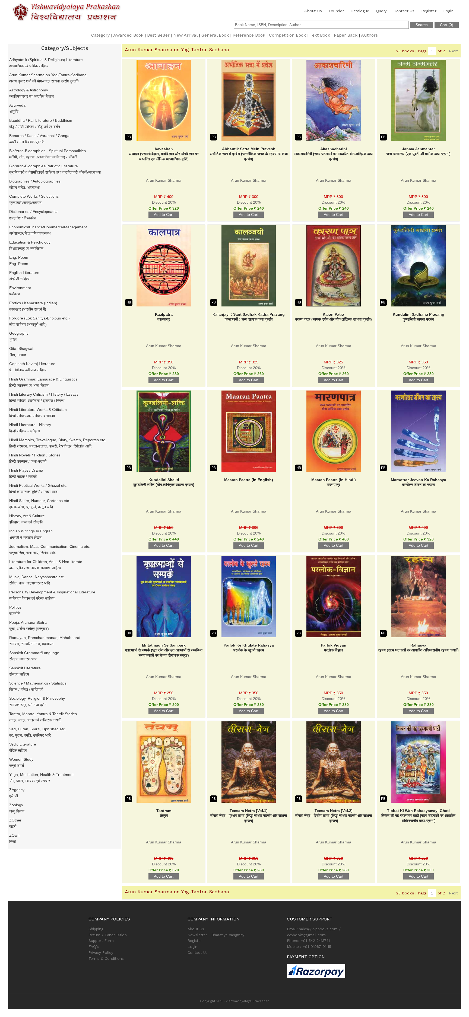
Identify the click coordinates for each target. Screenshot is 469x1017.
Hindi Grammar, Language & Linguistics (43, 379)
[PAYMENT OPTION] (334, 971)
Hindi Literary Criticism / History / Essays (43, 394)
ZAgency (16, 790)
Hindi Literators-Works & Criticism (38, 409)
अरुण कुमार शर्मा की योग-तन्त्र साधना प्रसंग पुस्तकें (43, 81)
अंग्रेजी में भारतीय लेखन (25, 537)
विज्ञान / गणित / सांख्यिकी (26, 689)
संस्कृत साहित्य (19, 674)
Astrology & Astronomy (28, 90)
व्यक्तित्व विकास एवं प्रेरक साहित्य (32, 598)
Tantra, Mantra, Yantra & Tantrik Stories (43, 714)
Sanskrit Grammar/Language (34, 653)
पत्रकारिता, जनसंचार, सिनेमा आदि (32, 553)
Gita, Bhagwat (21, 348)
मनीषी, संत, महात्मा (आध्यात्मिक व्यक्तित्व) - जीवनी (43, 157)
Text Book (320, 35)
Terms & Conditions (106, 958)
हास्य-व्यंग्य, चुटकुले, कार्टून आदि (31, 507)
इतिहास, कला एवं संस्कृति (26, 522)
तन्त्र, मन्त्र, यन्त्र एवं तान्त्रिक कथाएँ (34, 720)
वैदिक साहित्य (18, 750)
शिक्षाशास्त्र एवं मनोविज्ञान (26, 248)
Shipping (95, 929)
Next (453, 51)
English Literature (24, 272)
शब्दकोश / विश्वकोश (22, 218)
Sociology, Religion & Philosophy (37, 698)
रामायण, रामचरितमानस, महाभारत (31, 644)
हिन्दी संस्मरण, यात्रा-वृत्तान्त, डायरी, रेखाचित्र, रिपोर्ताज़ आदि (50, 446)
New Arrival (185, 35)
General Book (215, 35)
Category (100, 35)
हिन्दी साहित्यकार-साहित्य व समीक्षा (32, 416)
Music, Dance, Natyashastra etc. (37, 577)
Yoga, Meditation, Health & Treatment (41, 774)
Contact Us (404, 11)
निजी (12, 841)
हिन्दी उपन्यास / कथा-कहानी (27, 461)
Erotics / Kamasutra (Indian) (33, 303)
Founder (336, 11)
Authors (369, 35)
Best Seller (158, 35)
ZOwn (14, 835)
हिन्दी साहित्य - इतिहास (24, 431)
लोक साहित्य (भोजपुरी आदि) (28, 324)
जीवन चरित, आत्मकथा (24, 187)
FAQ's (93, 946)
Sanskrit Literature (25, 668)
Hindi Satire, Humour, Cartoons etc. (39, 500)
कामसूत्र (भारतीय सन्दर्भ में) (27, 309)
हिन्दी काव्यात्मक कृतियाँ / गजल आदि (33, 492)
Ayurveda (17, 105)
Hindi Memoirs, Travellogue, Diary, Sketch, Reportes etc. (57, 440)
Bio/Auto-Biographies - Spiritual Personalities (47, 151)
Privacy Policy (100, 952)
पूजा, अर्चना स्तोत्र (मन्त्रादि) (29, 628)
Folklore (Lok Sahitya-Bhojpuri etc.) (39, 318)
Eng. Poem (18, 257)
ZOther (15, 820)
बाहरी (12, 826)
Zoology (16, 805)
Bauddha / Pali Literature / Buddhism (40, 120)
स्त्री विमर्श (16, 765)
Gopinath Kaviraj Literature (32, 364)
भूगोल (13, 339)
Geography (18, 333)
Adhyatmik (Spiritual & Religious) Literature (46, 59)
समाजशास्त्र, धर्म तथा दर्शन (27, 705)
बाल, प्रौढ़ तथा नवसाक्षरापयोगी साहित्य (35, 568)
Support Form (101, 940)
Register (428, 11)
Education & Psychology (29, 242)
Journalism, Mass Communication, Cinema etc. (49, 546)
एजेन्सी (13, 796)
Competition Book (287, 35)
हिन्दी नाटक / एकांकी (23, 476)
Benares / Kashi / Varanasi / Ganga (39, 135)
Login (448, 11)
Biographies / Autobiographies (35, 181)
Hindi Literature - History (30, 425)
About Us (313, 11)
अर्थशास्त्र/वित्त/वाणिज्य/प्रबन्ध (29, 233)
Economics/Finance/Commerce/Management (48, 227)
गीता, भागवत (17, 355)
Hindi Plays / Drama (26, 470)
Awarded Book (128, 35)
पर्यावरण (14, 294)
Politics (15, 607)
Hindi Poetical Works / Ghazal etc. (38, 485)
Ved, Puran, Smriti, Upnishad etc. (37, 729)
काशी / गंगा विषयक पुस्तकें (26, 142)
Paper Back (345, 35)
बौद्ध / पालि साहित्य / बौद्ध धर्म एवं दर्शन (34, 126)
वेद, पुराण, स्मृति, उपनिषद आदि (30, 735)
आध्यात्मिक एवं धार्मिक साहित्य (28, 66)
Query (381, 11)
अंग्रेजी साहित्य (19, 279)
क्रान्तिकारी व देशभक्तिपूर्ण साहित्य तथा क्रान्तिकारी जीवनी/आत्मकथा (55, 172)
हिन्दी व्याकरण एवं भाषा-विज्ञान (29, 385)
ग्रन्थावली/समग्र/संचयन (25, 202)
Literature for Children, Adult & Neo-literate (45, 561)
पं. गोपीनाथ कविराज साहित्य (27, 370)
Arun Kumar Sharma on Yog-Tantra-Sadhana (48, 75)
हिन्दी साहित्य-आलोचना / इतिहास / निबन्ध (36, 400)
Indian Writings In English (31, 531)
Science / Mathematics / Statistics (37, 683)
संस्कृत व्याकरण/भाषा (23, 659)
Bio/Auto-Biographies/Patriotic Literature (43, 166)
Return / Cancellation (107, 935)
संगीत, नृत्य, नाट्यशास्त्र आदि (29, 583)
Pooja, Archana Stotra (28, 622)
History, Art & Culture (27, 516)
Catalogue (360, 11)
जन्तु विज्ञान (16, 811)
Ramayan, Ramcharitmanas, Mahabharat (44, 637)
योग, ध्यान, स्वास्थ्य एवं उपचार (29, 781)
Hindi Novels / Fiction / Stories (35, 455)
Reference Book (249, 35)
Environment (20, 288)
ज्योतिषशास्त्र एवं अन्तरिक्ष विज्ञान (31, 96)
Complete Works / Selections (34, 196)
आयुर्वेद (13, 111)
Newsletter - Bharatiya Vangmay (216, 935)
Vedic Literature (22, 744)
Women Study (21, 759)
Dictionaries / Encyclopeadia (33, 211)
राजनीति (14, 613)
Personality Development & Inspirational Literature (52, 592)
